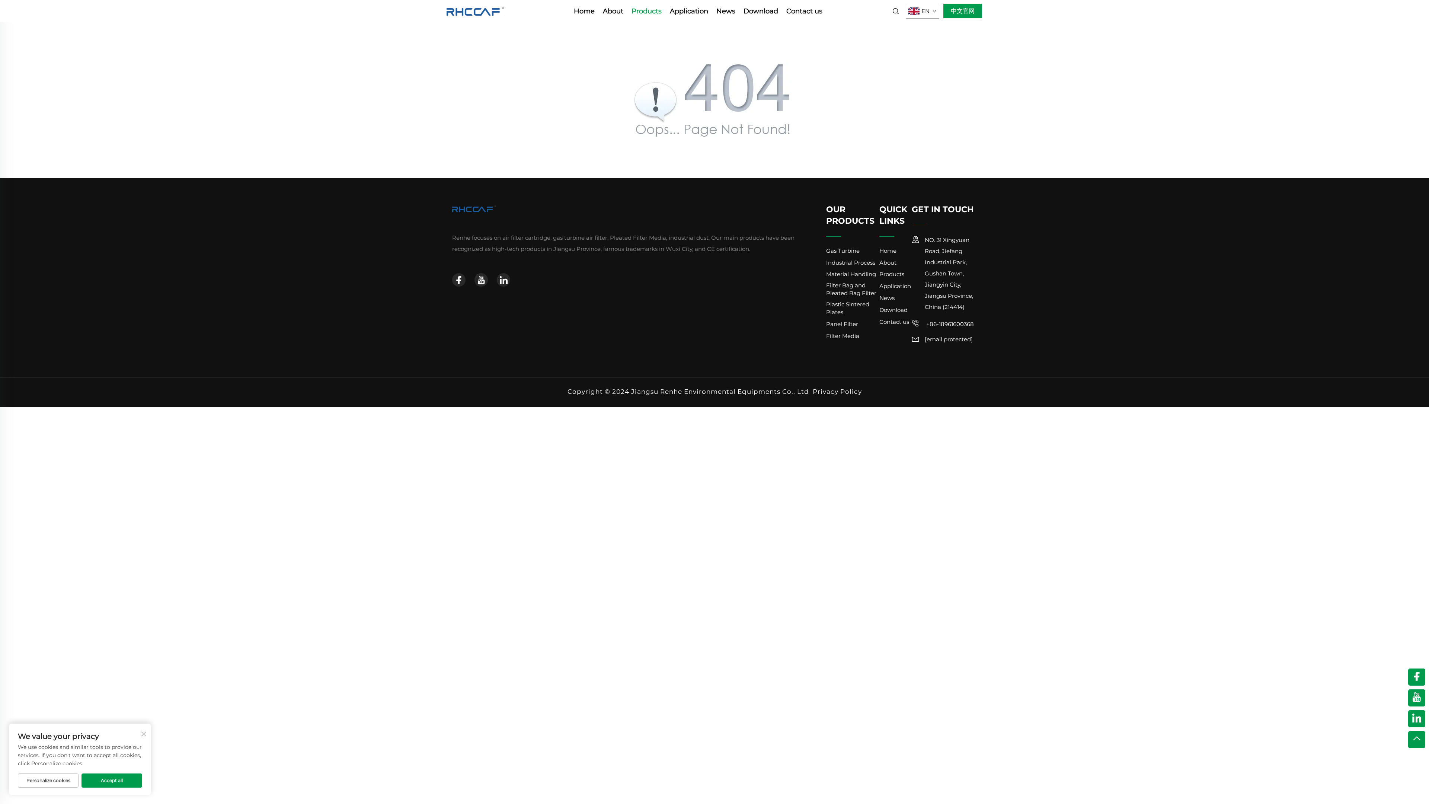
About (613, 11)
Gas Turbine (843, 250)
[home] (476, 10)
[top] (1416, 739)
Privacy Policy (837, 391)
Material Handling (851, 274)
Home (584, 11)
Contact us (804, 11)
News (725, 11)
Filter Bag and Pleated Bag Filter (851, 289)
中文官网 (963, 11)
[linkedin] (503, 280)
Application (689, 11)
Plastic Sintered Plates (847, 308)
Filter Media (842, 335)
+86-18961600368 (949, 324)
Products (647, 11)
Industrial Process (850, 262)
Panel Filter (842, 324)
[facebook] (459, 280)
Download (761, 11)
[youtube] (481, 280)
